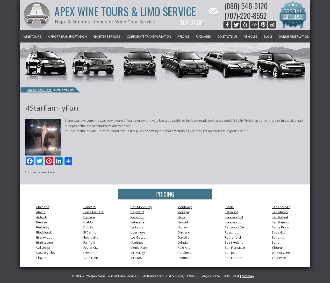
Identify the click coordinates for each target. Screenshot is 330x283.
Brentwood (44, 237)
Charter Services (106, 36)
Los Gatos (137, 237)
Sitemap (248, 276)
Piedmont (185, 257)
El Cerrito (89, 232)
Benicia (41, 222)
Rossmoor (232, 232)
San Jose (231, 252)
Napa (182, 217)
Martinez (136, 242)
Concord (89, 207)
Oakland (184, 232)
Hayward (137, 212)
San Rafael (280, 217)
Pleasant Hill (234, 217)
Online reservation (294, 36)
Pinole (229, 207)
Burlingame (44, 242)
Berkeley (42, 227)
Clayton (41, 257)
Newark (183, 222)
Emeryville (90, 237)
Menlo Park (138, 247)
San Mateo (280, 212)
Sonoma (278, 237)
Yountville (279, 257)
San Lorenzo (281, 207)
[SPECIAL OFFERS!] (293, 15)
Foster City (91, 247)
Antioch (41, 217)
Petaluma (185, 252)
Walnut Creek (282, 252)
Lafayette (137, 222)
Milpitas (136, 257)
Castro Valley (46, 252)
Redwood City (235, 227)
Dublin (88, 227)
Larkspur (136, 227)
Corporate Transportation (149, 36)
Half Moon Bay (141, 207)
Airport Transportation (67, 36)
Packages (203, 36)
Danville (89, 217)
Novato (183, 227)
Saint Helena (234, 242)
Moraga (183, 212)
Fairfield (89, 242)
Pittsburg (231, 212)
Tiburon (277, 247)
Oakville (183, 237)
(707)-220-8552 (245, 15)
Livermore (137, 232)
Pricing (183, 36)
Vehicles (250, 36)
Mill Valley (137, 252)
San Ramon (280, 222)
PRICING (165, 194)
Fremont (89, 252)
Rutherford (233, 237)
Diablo (88, 222)
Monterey (185, 207)
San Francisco (235, 247)
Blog (268, 36)
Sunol (276, 242)
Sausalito (279, 232)
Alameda (42, 207)
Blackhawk (44, 232)
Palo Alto (184, 247)
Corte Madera (93, 212)
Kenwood (137, 217)
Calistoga (43, 247)
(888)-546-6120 (246, 5)
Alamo (40, 212)
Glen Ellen (90, 257)
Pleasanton (233, 222)
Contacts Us (227, 36)
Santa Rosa (280, 227)
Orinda (183, 242)
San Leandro (234, 257)
